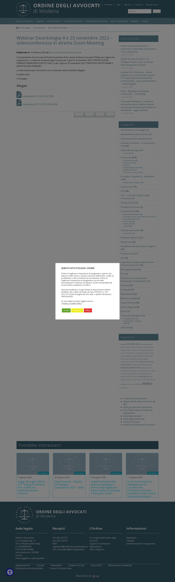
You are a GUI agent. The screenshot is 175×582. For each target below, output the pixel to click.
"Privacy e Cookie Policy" (71, 303)
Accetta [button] (66, 310)
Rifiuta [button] (87, 310)
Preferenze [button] (77, 310)
